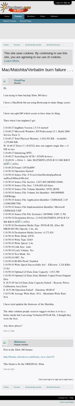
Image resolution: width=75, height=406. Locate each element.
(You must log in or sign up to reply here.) (56, 379)
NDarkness (20, 342)
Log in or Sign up (63, 3)
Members (31, 16)
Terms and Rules (67, 402)
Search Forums (9, 21)
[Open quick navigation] (71, 45)
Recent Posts (25, 21)
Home (6, 16)
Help (71, 398)
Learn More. (12, 61)
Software (54, 16)
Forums (18, 16)
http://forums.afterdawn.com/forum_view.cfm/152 (28, 356)
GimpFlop (19, 80)
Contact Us (63, 398)
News (42, 16)
